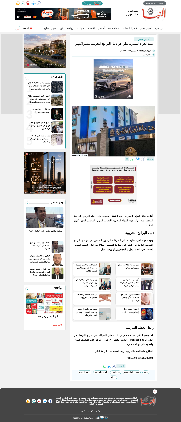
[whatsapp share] (132, 159)
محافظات (113, 28)
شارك (149, 159)
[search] (17, 28)
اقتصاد (91, 28)
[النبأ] (153, 13)
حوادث (80, 28)
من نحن (98, 411)
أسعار (101, 28)
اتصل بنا (82, 411)
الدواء (113, 377)
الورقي (89, 3)
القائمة (26, 28)
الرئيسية (159, 28)
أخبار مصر (146, 28)
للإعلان (90, 411)
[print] (127, 159)
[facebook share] (143, 159)
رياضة (70, 28)
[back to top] (155, 391)
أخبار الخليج (50, 28)
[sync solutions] (103, 418)
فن (61, 28)
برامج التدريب (84, 372)
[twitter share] (138, 159)
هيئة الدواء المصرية (131, 372)
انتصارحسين (147, 54)
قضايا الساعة (129, 28)
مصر (146, 372)
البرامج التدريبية (101, 372)
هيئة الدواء (116, 372)
